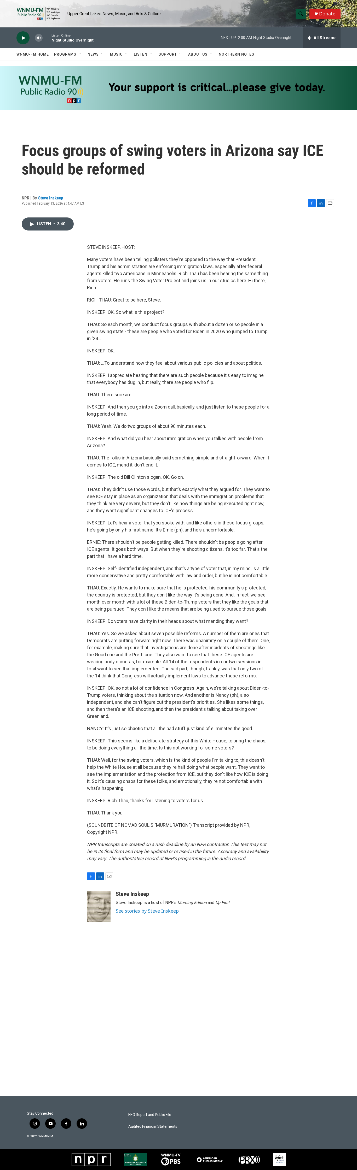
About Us (198, 54)
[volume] (38, 38)
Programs (65, 54)
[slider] (47, 37)
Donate (327, 13)
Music (116, 54)
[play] (23, 38)
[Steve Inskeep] (99, 906)
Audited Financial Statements (152, 1126)
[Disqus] (178, 1025)
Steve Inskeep (50, 197)
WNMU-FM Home (32, 54)
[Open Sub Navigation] (80, 54)
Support (168, 54)
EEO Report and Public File (149, 1115)
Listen (140, 54)
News (93, 54)
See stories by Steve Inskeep (147, 911)
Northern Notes (236, 54)
